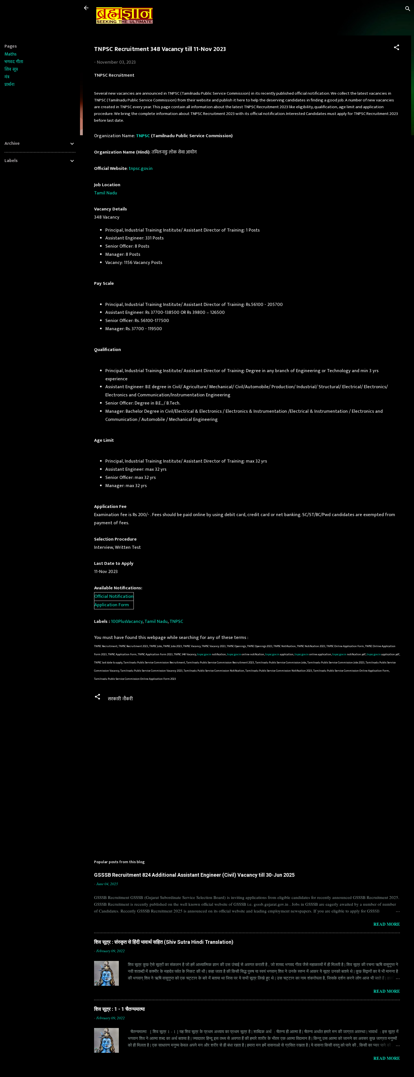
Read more (386, 924)
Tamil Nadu (105, 193)
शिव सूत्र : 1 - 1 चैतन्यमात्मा (119, 1009)
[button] (396, 48)
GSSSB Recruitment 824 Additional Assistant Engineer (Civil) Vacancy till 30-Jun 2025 (194, 875)
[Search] (407, 9)
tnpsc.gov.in (141, 168)
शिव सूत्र (11, 69)
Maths (11, 54)
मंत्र (7, 77)
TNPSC (143, 136)
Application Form (111, 605)
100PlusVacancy (127, 621)
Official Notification (113, 596)
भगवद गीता (14, 62)
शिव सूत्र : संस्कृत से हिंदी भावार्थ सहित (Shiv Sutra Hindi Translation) (163, 942)
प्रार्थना (9, 84)
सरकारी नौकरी (120, 699)
